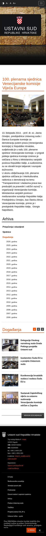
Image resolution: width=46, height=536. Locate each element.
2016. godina (11, 279)
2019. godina (11, 268)
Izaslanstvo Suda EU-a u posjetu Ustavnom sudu (31, 361)
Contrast (3, 3)
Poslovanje (11, 490)
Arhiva (10, 499)
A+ (14, 3)
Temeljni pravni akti (14, 486)
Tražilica (11, 507)
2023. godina (11, 253)
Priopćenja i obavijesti (13, 227)
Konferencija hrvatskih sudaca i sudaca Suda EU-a (32, 378)
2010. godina (11, 302)
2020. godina (11, 264)
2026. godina (11, 242)
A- (7, 3)
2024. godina (11, 249)
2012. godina (11, 295)
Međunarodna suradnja (16, 481)
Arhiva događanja (33, 415)
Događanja (8, 237)
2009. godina (11, 306)
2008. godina (11, 310)
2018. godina (11, 272)
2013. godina (11, 291)
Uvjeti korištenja (13, 468)
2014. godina (11, 287)
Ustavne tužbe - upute (15, 516)
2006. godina (11, 317)
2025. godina (11, 245)
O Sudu (10, 477)
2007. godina (11, 313)
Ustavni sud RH (20, 25)
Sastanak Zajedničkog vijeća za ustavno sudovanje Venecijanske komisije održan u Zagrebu (31, 399)
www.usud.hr (12, 459)
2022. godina (11, 257)
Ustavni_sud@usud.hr (22, 456)
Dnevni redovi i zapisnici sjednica (19, 494)
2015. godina (11, 283)
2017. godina (11, 276)
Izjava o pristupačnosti (15, 466)
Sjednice (7, 232)
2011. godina (11, 298)
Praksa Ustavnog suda (15, 503)
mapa (24, 439)
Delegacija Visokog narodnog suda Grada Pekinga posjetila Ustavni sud (31, 345)
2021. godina (11, 260)
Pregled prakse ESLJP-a (16, 512)
